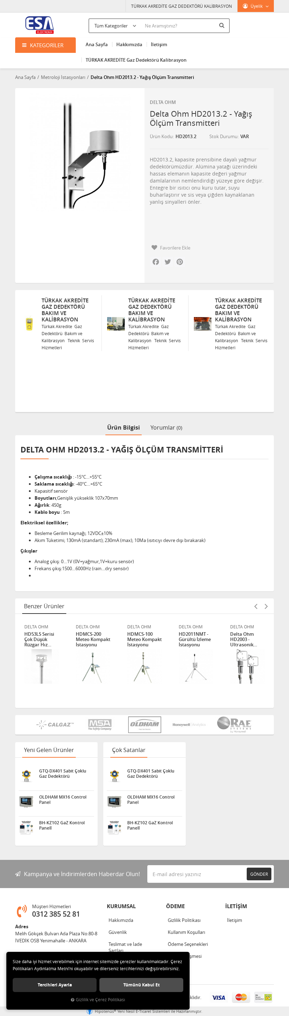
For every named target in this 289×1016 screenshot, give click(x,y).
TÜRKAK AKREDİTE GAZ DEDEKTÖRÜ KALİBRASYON (181, 6)
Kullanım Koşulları (186, 932)
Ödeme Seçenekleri (188, 944)
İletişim (159, 44)
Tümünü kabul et (141, 985)
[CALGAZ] (55, 724)
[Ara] (223, 25)
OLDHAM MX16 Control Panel (62, 799)
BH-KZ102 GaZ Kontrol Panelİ (62, 825)
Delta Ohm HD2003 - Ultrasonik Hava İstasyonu (247, 639)
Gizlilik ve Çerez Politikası (100, 999)
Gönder (259, 874)
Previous (255, 606)
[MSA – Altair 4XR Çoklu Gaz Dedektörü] (100, 724)
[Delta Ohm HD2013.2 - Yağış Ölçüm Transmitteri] (79, 152)
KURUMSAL (121, 906)
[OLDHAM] (144, 724)
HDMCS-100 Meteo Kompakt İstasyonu (144, 639)
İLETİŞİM (236, 906)
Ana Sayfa (97, 44)
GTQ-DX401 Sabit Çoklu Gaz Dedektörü (62, 773)
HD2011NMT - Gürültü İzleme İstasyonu (195, 639)
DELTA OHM (163, 102)
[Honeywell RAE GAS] (189, 724)
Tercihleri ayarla (55, 985)
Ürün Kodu (161, 136)
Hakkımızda (129, 44)
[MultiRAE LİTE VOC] (234, 724)
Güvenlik (118, 932)
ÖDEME (175, 906)
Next (266, 606)
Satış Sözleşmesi (185, 956)
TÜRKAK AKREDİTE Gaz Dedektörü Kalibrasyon (136, 60)
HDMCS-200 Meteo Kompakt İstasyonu (93, 639)
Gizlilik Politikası (184, 920)
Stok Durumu (223, 136)
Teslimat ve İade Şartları (125, 947)
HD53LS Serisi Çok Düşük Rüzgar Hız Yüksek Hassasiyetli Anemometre (39, 639)
